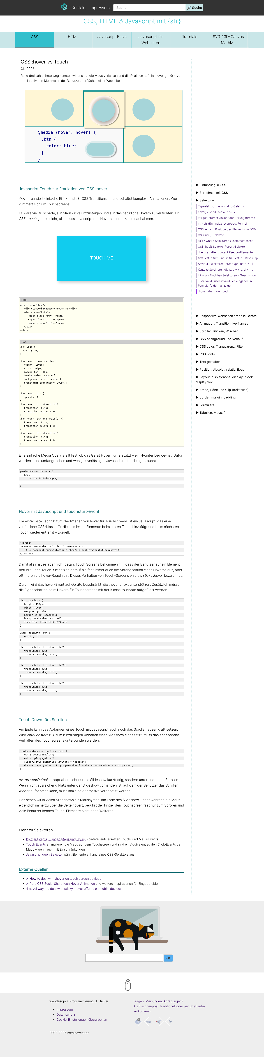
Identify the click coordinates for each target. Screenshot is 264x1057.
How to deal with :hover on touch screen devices (65, 878)
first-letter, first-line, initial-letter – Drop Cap (228, 258)
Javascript (112, 36)
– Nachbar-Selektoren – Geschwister (227, 275)
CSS (34, 37)
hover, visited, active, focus (216, 212)
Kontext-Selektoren (225, 269)
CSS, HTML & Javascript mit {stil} (132, 21)
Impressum (99, 7)
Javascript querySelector (44, 854)
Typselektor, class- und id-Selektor (221, 206)
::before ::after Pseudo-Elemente (225, 252)
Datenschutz (66, 1014)
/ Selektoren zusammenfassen (225, 241)
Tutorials (189, 36)
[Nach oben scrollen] (142, 985)
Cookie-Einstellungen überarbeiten (82, 1019)
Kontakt (79, 7)
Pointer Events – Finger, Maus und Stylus (56, 839)
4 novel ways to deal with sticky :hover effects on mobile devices (74, 888)
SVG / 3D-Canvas (228, 39)
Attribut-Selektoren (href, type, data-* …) (225, 264)
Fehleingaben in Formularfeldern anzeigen (225, 283)
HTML (73, 36)
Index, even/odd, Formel (222, 223)
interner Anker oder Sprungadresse (226, 218)
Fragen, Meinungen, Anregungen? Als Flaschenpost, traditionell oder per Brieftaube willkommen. (169, 1006)
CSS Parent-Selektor (222, 246)
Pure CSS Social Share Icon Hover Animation (62, 883)
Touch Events (36, 844)
